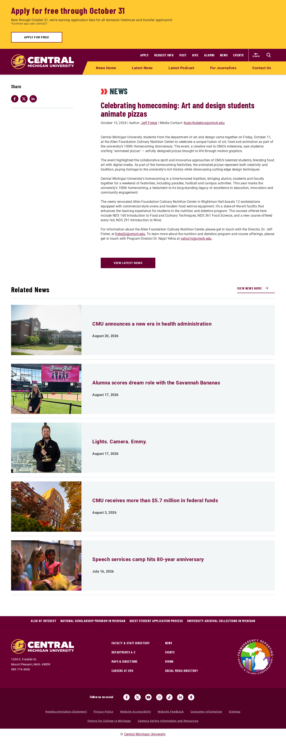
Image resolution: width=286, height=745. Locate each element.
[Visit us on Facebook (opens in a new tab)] (126, 697)
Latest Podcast (181, 68)
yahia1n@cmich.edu (196, 239)
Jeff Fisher (149, 123)
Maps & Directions (124, 661)
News (224, 55)
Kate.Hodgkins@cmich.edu (204, 123)
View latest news (128, 263)
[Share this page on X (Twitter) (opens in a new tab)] (25, 98)
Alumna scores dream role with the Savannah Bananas (156, 383)
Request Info (164, 55)
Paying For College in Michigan (109, 720)
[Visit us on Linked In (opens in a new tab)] (180, 697)
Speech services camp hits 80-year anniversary (148, 559)
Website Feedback (171, 711)
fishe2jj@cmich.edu (130, 234)
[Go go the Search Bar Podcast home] (191, 697)
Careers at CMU (122, 671)
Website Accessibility (135, 711)
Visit (183, 55)
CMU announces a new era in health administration (151, 324)
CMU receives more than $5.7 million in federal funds (155, 500)
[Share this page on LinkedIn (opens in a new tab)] (34, 98)
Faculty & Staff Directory (131, 643)
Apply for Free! (36, 37)
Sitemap (234, 711)
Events (238, 55)
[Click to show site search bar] (268, 55)
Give (195, 55)
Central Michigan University (145, 734)
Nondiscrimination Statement (66, 711)
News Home (106, 68)
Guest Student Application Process (156, 621)
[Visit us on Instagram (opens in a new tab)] (159, 697)
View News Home (249, 288)
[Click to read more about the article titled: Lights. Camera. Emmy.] (46, 448)
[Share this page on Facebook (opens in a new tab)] (15, 98)
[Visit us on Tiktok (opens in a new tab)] (169, 697)
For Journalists (223, 68)
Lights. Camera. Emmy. (119, 442)
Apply (144, 55)
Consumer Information (206, 711)
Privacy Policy (103, 711)
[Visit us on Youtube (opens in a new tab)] (148, 697)
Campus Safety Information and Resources (168, 720)
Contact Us (261, 68)
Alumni (209, 55)
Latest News (142, 68)
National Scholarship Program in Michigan (93, 621)
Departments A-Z (123, 652)
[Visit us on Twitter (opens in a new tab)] (137, 697)
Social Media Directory (181, 671)
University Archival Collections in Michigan (221, 621)
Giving (169, 661)
